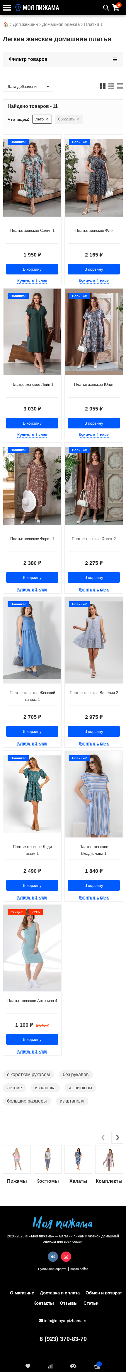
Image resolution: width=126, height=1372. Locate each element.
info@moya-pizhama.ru (66, 1320)
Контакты (43, 1303)
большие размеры (27, 1100)
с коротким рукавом (28, 1074)
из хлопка (45, 1087)
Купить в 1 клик (32, 281)
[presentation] (102, 1138)
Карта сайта (79, 1269)
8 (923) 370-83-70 (63, 1339)
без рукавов (76, 1074)
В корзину (32, 269)
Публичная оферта (52, 1269)
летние (14, 1087)
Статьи (91, 1303)
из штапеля (72, 1100)
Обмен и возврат (104, 1292)
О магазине (22, 1292)
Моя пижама (40, 7)
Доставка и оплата (60, 1292)
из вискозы (80, 1087)
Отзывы (69, 1303)
